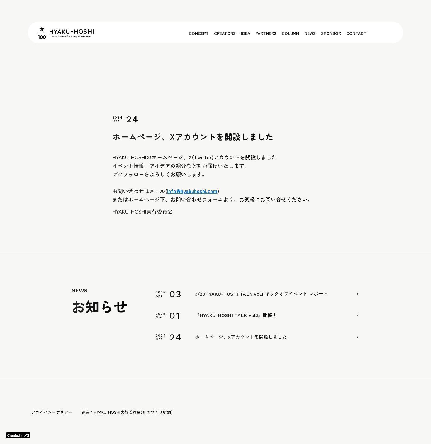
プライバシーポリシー (51, 412)
